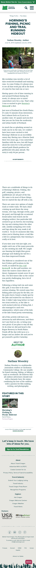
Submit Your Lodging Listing (18, 480)
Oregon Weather (18, 503)
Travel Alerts (18, 506)
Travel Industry (18, 483)
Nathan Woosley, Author (18, 40)
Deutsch (12, 548)
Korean (32, 548)
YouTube (14, 532)
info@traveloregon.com (18, 542)
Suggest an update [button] (18, 430)
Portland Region (7, 419)
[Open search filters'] (26, 8)
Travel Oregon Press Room (18, 486)
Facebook (9, 532)
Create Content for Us (18, 469)
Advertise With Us (18, 466)
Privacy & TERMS (18, 556)
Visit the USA (7, 516)
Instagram (19, 532)
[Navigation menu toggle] (32, 7)
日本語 (19, 548)
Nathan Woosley (18, 361)
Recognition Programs (18, 489)
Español (18, 550)
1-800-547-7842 (20, 540)
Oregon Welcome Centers (18, 500)
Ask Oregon (18, 497)
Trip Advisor (23, 516)
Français (4, 548)
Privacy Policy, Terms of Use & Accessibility (18, 472)
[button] (28, 562)
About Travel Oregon (18, 463)
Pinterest (24, 532)
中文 (25, 548)
